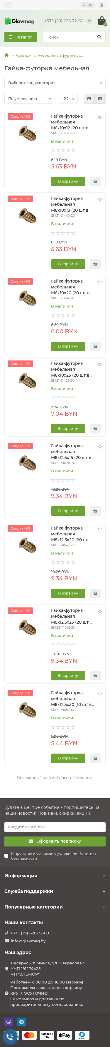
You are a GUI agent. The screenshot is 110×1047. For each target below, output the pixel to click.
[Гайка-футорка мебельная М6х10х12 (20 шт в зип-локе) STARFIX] (28, 134)
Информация (20, 876)
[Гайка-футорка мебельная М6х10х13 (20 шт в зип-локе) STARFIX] (28, 216)
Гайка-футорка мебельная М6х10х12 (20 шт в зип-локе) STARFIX (71, 122)
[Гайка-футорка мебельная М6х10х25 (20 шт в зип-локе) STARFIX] (28, 381)
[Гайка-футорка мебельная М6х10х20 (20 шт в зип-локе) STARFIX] (28, 299)
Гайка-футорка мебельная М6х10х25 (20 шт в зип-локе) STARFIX (71, 369)
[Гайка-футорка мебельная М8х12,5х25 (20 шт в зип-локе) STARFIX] (28, 628)
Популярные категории (33, 907)
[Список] (100, 99)
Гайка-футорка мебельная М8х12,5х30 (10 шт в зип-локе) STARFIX (71, 698)
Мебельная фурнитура (61, 55)
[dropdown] (8, 5)
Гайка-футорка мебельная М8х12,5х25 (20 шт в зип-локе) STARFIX (71, 616)
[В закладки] (100, 117)
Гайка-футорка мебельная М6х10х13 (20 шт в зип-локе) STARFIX (71, 204)
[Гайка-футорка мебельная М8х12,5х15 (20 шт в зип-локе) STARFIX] (28, 464)
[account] (102, 5)
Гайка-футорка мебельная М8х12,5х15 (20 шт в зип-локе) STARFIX (71, 451)
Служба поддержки (28, 891)
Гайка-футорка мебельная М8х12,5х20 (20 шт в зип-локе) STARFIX (72, 534)
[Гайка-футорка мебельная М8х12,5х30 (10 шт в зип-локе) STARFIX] (28, 711)
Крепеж (23, 55)
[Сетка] (89, 99)
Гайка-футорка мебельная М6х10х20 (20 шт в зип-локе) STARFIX (71, 287)
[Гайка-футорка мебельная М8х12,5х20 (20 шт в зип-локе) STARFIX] (28, 546)
